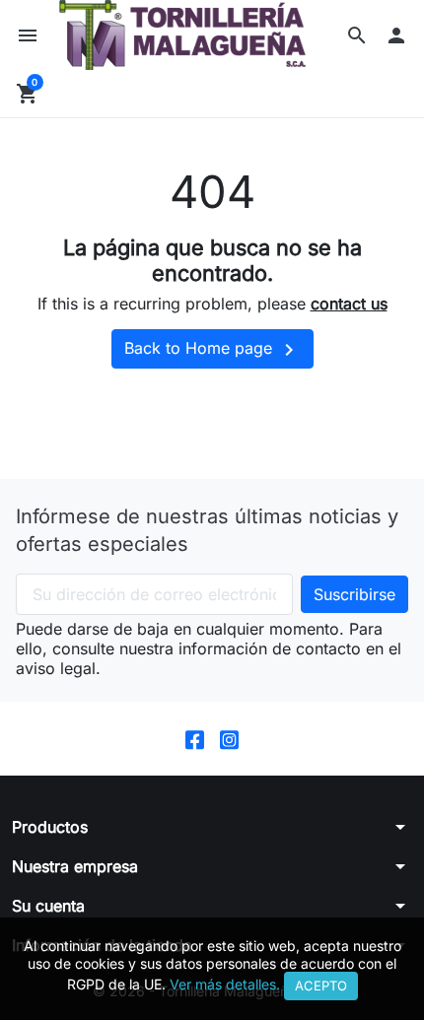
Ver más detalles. (225, 984)
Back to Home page (212, 350)
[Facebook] (194, 738)
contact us (349, 303)
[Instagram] (229, 738)
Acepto (321, 985)
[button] (357, 35)
